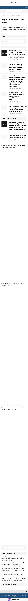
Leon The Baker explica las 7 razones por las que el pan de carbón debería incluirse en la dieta (18, 108)
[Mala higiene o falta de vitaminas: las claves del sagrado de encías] (13, 284)
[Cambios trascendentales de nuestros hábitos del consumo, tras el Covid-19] (13, 408)
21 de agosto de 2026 (14, 71)
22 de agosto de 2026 (14, 59)
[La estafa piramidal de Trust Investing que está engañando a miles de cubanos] (13, 146)
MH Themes (14, 596)
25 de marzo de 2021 (14, 141)
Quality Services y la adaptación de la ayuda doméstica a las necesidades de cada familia (16, 96)
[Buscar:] (14, 11)
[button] (26, 7)
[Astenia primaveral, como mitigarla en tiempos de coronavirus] (4, 137)
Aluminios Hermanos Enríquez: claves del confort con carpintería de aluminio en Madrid (17, 66)
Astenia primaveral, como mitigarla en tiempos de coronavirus (17, 137)
